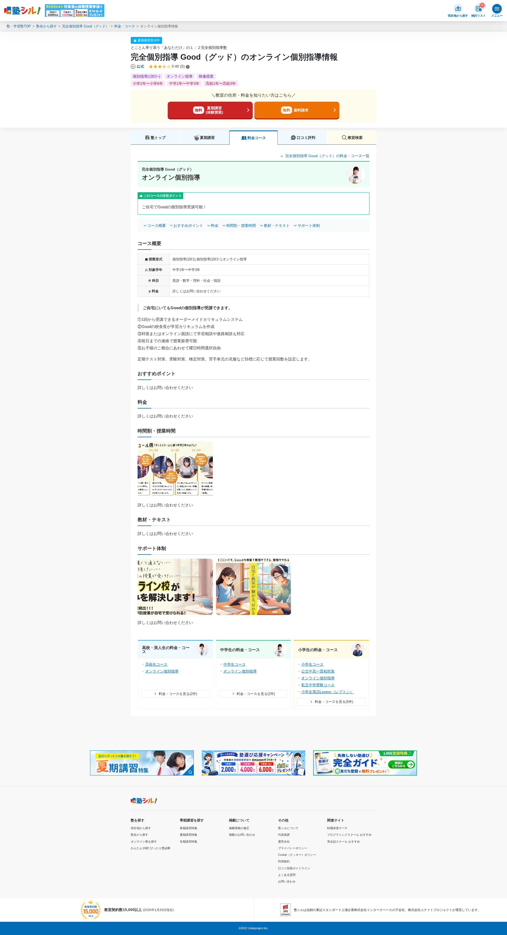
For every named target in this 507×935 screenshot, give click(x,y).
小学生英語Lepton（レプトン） (327, 692)
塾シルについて (288, 828)
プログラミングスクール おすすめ (349, 834)
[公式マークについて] (138, 66)
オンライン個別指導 (162, 671)
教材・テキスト (277, 225)
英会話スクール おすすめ (343, 841)
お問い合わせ (286, 881)
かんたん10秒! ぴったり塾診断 (150, 848)
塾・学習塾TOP (19, 26)
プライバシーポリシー (292, 848)
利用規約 (284, 861)
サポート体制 (309, 225)
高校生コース (156, 664)
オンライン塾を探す (144, 841)
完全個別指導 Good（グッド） (85, 26)
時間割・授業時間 (241, 225)
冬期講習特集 (188, 841)
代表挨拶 (284, 834)
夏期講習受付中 (149, 40)
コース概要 (156, 225)
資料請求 (295, 110)
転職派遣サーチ (337, 828)
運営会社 (284, 841)
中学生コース (234, 664)
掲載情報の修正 (239, 828)
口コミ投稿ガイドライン (294, 868)
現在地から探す (141, 828)
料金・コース (124, 26)
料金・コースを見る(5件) (334, 702)
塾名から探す (46, 26)
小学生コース (312, 664)
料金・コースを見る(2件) (178, 694)
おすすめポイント (188, 225)
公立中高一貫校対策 (318, 671)
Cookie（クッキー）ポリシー (297, 854)
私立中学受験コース (318, 685)
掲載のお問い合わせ (242, 834)
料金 (214, 225)
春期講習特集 (188, 828)
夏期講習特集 (188, 834)
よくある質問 (286, 874)
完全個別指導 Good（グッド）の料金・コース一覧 (326, 156)
